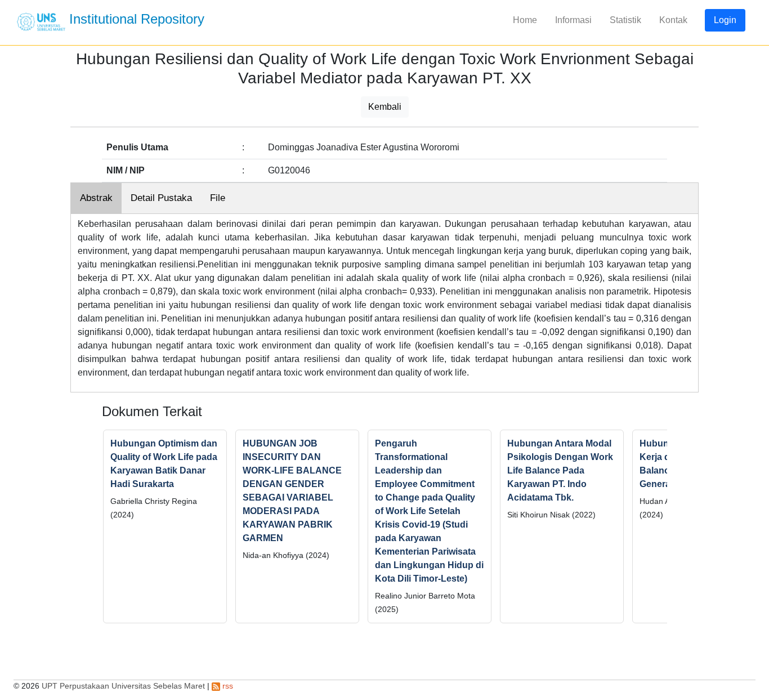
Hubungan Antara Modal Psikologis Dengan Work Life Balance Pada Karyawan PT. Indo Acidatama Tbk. (560, 470)
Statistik (625, 20)
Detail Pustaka (161, 198)
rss (226, 685)
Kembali (384, 106)
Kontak (673, 20)
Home (525, 20)
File (217, 198)
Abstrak (96, 198)
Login (725, 20)
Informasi (573, 20)
